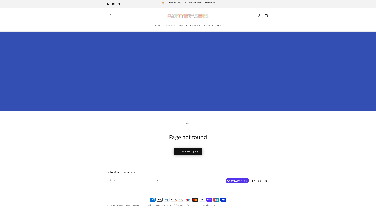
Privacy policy (147, 205)
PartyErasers (118, 205)
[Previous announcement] (156, 4)
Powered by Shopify (131, 205)
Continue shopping (188, 151)
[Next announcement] (219, 4)
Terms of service (193, 205)
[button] (110, 16)
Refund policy (179, 205)
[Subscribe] (156, 180)
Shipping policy (209, 205)
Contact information (163, 205)
